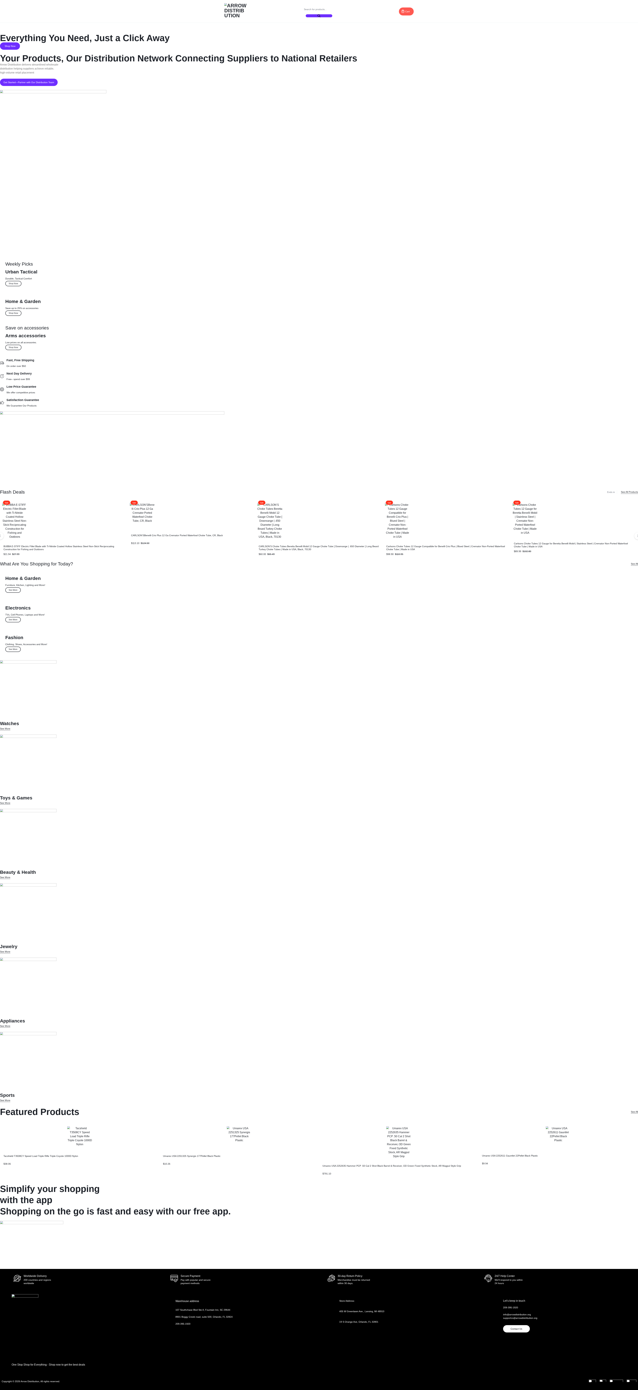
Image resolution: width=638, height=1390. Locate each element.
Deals (27, 30)
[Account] (383, 11)
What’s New (42, 30)
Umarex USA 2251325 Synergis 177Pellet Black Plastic (191, 1156)
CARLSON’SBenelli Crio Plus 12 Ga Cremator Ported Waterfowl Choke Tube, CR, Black (177, 535)
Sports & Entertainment (127, 30)
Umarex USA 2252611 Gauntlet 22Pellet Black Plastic (510, 1155)
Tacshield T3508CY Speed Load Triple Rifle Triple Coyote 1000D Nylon (40, 1156)
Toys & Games (152, 30)
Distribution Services (12, 30)
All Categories (173, 30)
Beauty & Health (102, 30)
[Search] (319, 15)
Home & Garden (62, 30)
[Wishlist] (393, 11)
